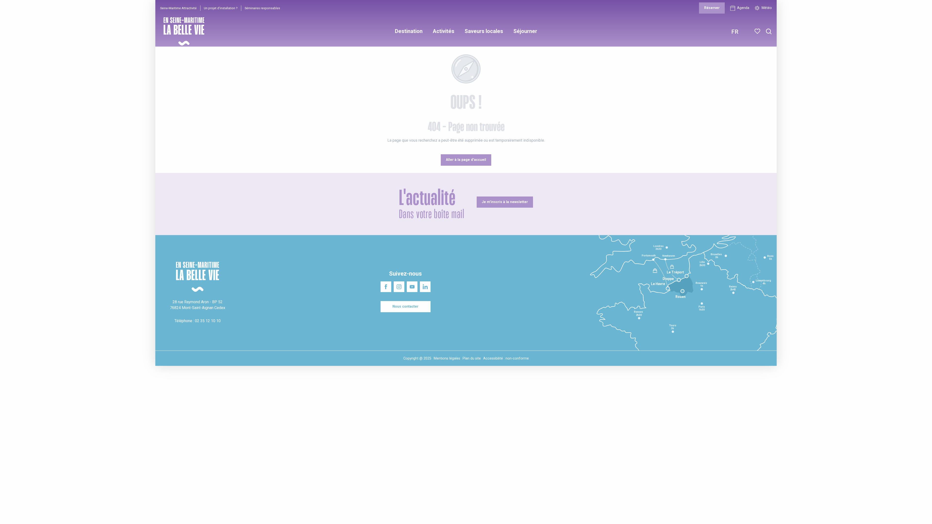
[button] (768, 31)
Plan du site (472, 358)
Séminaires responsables (262, 8)
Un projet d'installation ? (220, 8)
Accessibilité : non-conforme (506, 358)
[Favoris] (757, 31)
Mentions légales (447, 358)
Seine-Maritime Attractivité (178, 8)
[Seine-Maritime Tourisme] (182, 31)
